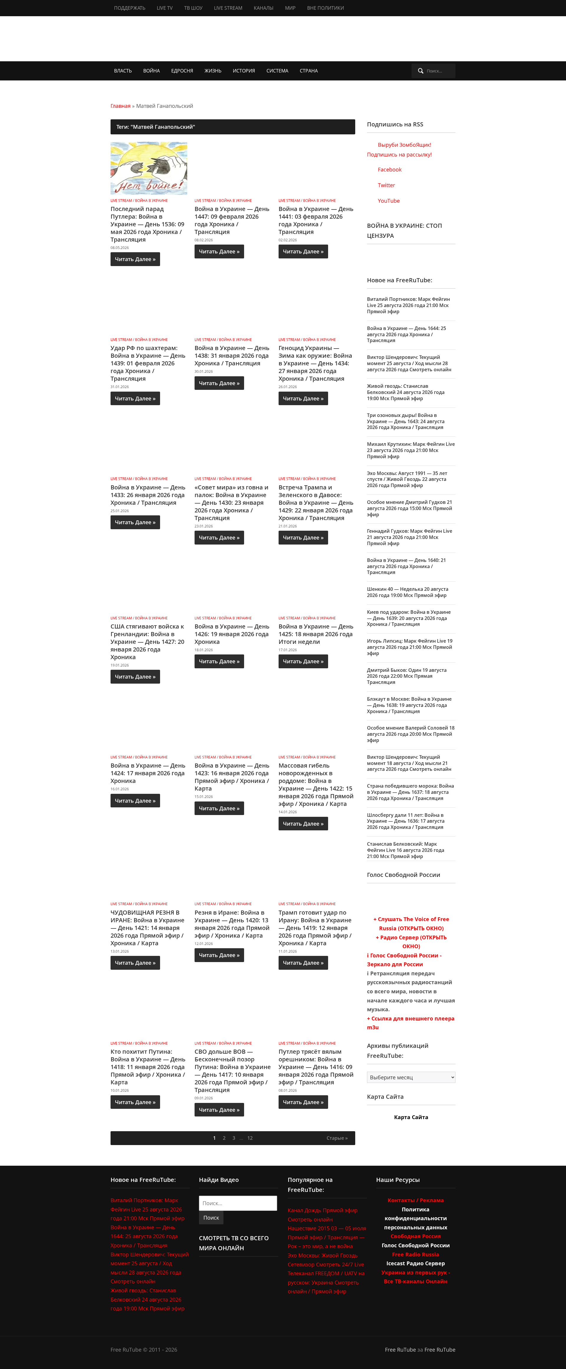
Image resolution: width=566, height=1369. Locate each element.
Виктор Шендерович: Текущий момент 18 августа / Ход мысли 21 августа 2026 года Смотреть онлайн (409, 763)
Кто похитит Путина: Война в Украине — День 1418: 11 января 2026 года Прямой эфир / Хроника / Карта (148, 1067)
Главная (121, 105)
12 (250, 1138)
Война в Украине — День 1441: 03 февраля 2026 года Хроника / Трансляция (316, 220)
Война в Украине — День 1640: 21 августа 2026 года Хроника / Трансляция (406, 566)
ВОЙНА (151, 70)
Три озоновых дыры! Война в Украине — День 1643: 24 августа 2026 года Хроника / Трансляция (406, 421)
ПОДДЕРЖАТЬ (129, 8)
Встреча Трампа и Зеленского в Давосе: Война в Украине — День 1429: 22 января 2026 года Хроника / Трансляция (316, 502)
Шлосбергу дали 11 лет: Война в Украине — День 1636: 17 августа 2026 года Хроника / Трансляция (406, 821)
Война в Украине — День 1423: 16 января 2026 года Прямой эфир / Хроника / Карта (232, 776)
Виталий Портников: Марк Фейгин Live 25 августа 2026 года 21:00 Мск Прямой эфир (408, 305)
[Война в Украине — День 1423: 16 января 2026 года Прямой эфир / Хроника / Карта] (233, 724)
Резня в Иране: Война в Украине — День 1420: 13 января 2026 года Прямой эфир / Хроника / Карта (232, 923)
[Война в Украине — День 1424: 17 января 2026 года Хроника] (149, 724)
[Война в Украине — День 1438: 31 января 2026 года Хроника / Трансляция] (233, 306)
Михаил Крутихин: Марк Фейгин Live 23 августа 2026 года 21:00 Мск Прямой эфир (411, 450)
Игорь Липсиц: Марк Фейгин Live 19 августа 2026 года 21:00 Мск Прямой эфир (410, 647)
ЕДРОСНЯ (182, 70)
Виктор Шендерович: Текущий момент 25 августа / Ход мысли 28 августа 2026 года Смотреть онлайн (409, 363)
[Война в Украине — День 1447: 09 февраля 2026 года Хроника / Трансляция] (233, 167)
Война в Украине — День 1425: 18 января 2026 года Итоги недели (316, 634)
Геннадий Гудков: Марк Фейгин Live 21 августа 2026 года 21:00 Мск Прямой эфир (409, 537)
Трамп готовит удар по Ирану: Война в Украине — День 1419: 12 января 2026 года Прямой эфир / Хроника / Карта (315, 927)
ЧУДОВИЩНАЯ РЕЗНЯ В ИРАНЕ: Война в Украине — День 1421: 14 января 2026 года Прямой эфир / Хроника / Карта (148, 927)
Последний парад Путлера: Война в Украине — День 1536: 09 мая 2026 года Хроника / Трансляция (147, 224)
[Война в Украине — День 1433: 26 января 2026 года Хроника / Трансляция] (149, 445)
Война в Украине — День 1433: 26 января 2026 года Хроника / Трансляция (148, 495)
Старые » (337, 1138)
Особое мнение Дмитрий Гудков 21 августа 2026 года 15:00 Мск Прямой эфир (409, 508)
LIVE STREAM (228, 8)
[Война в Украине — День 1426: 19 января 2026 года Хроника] (233, 585)
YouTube (388, 200)
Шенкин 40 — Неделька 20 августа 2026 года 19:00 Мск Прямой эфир (407, 592)
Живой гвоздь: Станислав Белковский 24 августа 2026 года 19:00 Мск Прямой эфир (406, 392)
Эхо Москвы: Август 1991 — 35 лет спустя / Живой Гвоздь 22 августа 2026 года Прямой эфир (407, 479)
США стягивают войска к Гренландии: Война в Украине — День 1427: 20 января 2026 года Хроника (147, 641)
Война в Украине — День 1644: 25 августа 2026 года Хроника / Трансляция (406, 334)
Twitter (385, 185)
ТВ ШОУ (193, 8)
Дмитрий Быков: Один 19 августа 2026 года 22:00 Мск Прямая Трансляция (407, 676)
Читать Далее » (135, 259)
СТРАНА (309, 70)
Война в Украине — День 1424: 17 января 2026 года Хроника (148, 773)
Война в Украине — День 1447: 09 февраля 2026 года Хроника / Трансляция (232, 220)
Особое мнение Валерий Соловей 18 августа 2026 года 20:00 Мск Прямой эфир (411, 734)
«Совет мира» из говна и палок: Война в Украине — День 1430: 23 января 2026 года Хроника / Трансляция (232, 502)
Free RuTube (400, 1349)
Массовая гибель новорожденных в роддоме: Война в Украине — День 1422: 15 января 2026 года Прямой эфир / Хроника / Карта (316, 784)
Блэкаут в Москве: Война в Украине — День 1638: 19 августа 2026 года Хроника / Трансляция (409, 705)
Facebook (389, 169)
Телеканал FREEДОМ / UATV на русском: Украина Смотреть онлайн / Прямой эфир (326, 1282)
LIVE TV (165, 8)
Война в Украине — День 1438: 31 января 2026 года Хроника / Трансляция (232, 355)
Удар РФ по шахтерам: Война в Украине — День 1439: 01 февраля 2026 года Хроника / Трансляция (148, 363)
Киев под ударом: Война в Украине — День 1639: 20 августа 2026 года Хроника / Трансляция (409, 618)
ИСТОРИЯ (244, 70)
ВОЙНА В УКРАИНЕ (151, 200)
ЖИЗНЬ (213, 70)
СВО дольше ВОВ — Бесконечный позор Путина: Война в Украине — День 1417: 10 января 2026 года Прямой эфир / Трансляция (233, 1071)
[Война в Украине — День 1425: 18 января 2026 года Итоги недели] (317, 585)
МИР (290, 8)
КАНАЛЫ (264, 8)
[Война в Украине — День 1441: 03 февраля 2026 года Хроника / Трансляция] (317, 167)
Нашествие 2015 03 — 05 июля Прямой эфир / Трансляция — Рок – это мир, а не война (327, 1237)
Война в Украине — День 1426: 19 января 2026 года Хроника (232, 634)
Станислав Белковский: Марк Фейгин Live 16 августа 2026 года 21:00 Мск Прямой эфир (405, 850)
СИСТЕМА (277, 70)
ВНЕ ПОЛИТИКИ (325, 8)
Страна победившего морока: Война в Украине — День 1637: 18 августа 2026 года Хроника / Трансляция (410, 792)
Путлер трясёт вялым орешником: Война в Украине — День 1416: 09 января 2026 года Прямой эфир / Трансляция (316, 1067)
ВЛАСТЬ (123, 70)
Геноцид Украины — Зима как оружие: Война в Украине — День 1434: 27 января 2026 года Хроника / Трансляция (315, 363)
